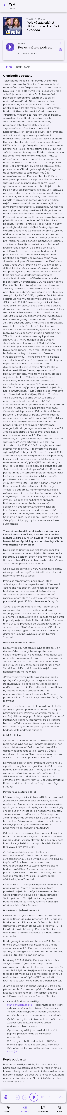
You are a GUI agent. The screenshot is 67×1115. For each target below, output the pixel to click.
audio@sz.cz (14, 1051)
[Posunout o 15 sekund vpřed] (24, 1097)
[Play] (33, 1097)
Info (9, 67)
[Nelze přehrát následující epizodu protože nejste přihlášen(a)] (43, 1097)
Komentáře (22, 67)
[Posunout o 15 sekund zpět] (17, 1097)
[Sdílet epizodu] (60, 50)
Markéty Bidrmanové (19, 1004)
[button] (11, 6)
